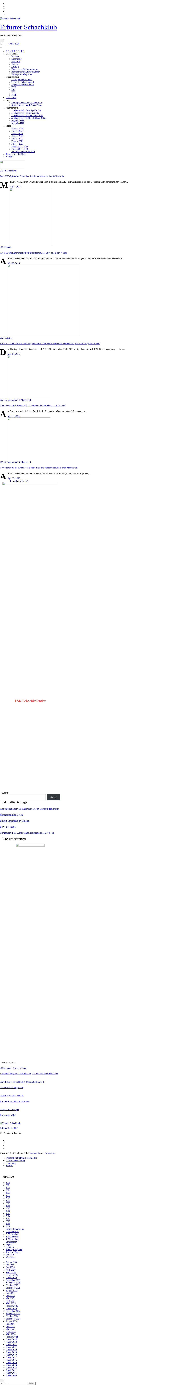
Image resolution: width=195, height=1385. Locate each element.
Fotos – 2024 (17, 133)
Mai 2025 (10, 1298)
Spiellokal (15, 61)
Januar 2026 (11, 1277)
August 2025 (11, 1290)
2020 (8, 1200)
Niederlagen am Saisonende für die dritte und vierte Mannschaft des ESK (33, 405)
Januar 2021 (11, 1347)
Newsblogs (34, 1153)
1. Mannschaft (12, 1231)
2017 (8, 1208)
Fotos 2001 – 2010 (19, 149)
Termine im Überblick (16, 154)
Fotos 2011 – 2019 (19, 146)
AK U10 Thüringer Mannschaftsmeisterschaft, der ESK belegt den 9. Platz (33, 253)
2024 (8, 1190)
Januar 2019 (11, 1352)
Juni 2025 (10, 1295)
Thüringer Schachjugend (22, 82)
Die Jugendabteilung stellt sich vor (26, 102)
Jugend (8, 247)
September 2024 (13, 1319)
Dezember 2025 (13, 1280)
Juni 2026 (10, 1267)
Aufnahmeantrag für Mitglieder (25, 72)
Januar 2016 (11, 1360)
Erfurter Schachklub (28, 27)
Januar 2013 (11, 1367)
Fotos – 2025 (17, 131)
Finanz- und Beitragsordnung (24, 69)
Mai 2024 (10, 1329)
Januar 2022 (11, 1344)
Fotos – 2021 (17, 141)
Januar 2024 (11, 1339)
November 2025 (13, 1282)
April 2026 (11, 1270)
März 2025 (11, 1303)
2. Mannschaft (12, 462)
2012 (8, 1221)
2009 (8, 1226)
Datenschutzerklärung (15, 1160)
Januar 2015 (11, 1362)
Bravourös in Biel (8, 827)
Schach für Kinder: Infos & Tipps (26, 105)
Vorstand (15, 56)
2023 (8, 1193)
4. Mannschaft (25, 400)
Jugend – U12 (17, 123)
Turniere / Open (19, 1068)
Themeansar (49, 1153)
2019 (8, 1203)
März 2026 (11, 1272)
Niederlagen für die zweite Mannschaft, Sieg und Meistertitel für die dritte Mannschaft (38, 467)
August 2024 (11, 1321)
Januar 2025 (11, 1308)
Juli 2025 (10, 1293)
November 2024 (13, 1313)
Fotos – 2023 (17, 136)
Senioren (10, 1247)
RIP (7, 1185)
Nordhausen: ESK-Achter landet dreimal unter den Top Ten (27, 833)
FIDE (14, 95)
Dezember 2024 (13, 1311)
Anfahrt (14, 64)
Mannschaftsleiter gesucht (11, 815)
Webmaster (11, 1257)
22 (15, 481)
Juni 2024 (10, 1326)
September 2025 (13, 1288)
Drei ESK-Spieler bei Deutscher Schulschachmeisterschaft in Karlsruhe (32, 176)
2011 (8, 1224)
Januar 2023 (11, 1342)
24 (21, 481)
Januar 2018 (11, 1355)
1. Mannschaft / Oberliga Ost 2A (26, 110)
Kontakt (9, 156)
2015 (8, 1213)
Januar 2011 (11, 1373)
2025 (2, 170)
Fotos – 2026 (17, 128)
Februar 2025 (12, 1306)
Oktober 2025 (12, 1285)
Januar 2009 (11, 1375)
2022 (8, 1195)
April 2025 (11, 1300)
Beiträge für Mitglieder (21, 74)
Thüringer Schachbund (21, 79)
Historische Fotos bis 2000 (23, 151)
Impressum (11, 1163)
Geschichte (16, 59)
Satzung (15, 66)
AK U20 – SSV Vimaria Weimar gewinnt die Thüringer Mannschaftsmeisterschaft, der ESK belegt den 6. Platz (50, 343)
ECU (13, 92)
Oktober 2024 (12, 1316)
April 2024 (11, 1331)
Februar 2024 (12, 1337)
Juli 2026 (10, 1264)
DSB (13, 87)
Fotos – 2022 (17, 138)
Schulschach (10, 170)
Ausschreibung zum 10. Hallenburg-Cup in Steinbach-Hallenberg (29, 809)
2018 (8, 1206)
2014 (8, 1216)
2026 (2, 1068)
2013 (8, 1218)
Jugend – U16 (17, 120)
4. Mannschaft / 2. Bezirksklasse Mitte (28, 118)
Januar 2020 (11, 1349)
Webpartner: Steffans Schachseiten (21, 1158)
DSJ (13, 90)
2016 (8, 1211)
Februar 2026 (12, 1275)
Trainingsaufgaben (14, 1249)
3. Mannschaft (12, 400)
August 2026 (11, 1262)
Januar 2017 (11, 1357)
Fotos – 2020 (17, 144)
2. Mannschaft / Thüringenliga (25, 113)
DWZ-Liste (11, 97)
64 (27, 481)
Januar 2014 (11, 1365)
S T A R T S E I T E (15, 51)
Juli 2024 (10, 1324)
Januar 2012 (11, 1370)
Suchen (5, 793)
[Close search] (2, 1380)
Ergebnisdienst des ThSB (22, 84)
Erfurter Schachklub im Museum (14, 821)
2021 (8, 1198)
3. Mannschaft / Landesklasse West (27, 115)
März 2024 (11, 1334)
